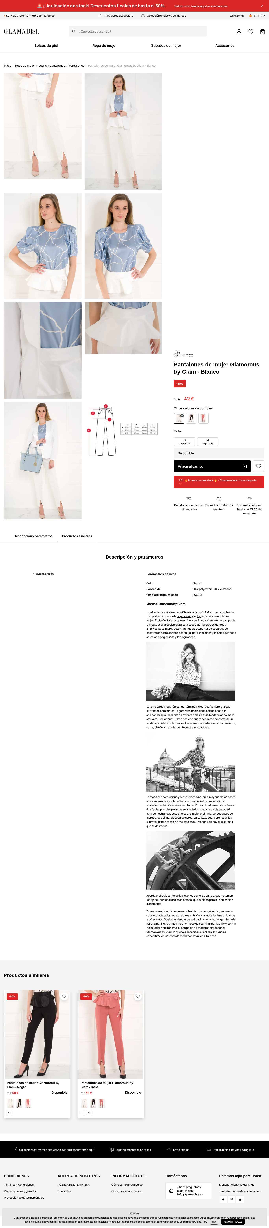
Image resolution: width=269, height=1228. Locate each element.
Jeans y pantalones (52, 66)
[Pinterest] (232, 1199)
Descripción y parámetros (33, 536)
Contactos (237, 16)
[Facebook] (223, 1199)
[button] (262, 5)
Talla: (178, 431)
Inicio (7, 66)
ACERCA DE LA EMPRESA (74, 1184)
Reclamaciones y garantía (20, 1191)
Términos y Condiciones (19, 1184)
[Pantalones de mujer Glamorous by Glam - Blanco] (10, 1103)
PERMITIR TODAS (233, 1221)
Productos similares (77, 536)
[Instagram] (240, 1199)
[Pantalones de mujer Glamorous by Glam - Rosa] (28, 1103)
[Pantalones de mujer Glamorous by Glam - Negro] (19, 1103)
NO (214, 1221)
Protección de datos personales (24, 1197)
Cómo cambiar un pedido (127, 1184)
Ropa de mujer (25, 66)
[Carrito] (262, 32)
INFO (204, 1221)
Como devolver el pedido (126, 1191)
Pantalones (76, 66)
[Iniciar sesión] (239, 32)
